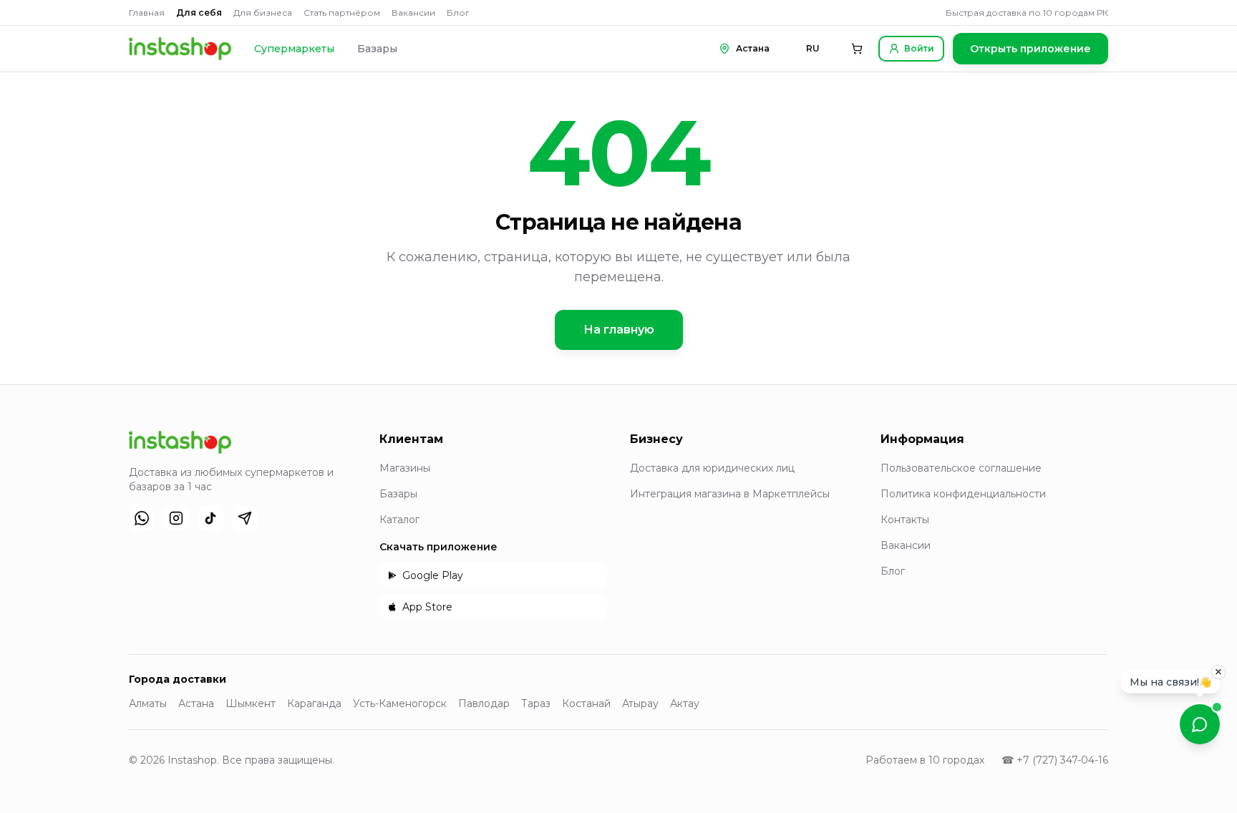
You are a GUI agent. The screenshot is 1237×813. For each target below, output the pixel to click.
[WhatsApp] (142, 518)
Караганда (314, 703)
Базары (377, 48)
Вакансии (413, 12)
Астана (196, 703)
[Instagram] (176, 518)
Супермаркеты (294, 48)
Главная (147, 12)
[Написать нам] (1200, 724)
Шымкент (250, 703)
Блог (458, 12)
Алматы (148, 703)
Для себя (199, 12)
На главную (618, 329)
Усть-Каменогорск (400, 703)
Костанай (586, 703)
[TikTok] (210, 518)
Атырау (640, 703)
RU (813, 48)
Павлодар (484, 703)
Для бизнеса (262, 12)
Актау (684, 703)
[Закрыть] (1218, 671)
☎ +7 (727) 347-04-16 (1054, 760)
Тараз (535, 703)
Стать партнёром (342, 12)
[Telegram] (245, 518)
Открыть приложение (1030, 48)
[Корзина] (857, 49)
